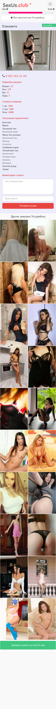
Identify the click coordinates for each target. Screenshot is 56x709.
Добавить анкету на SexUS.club (28, 645)
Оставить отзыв (28, 205)
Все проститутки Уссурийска (28, 17)
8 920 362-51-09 (16, 76)
